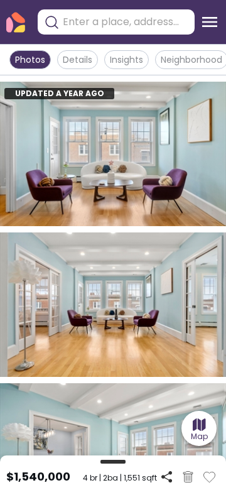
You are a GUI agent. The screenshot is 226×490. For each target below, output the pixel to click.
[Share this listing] (167, 476)
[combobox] (125, 22)
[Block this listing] (188, 476)
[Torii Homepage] (15, 22)
